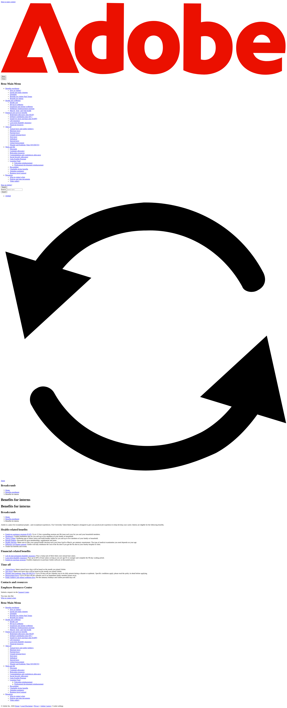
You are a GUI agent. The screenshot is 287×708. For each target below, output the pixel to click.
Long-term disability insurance (20, 123)
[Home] (143, 74)
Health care (14, 103)
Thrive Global (10, 538)
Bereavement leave (12, 575)
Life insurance (15, 121)
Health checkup (10, 542)
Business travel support (18, 173)
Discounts (13, 149)
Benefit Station (10, 540)
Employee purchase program (15, 560)
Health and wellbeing (13, 101)
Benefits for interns (16, 99)
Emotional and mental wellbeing (21, 107)
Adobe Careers (45, 706)
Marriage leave (15, 131)
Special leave (14, 141)
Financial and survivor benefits (16, 113)
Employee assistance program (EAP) (18, 534)
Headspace (9, 536)
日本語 (8, 196)
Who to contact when (17, 177)
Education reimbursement (23, 163)
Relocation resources (17, 153)
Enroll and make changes (19, 92)
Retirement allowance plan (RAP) (22, 115)
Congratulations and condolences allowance (25, 155)
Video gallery (14, 181)
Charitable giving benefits (19, 169)
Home (7, 490)
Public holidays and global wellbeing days (20, 577)
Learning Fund (15, 161)
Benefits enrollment (12, 88)
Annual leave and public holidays (22, 129)
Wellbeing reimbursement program (22, 109)
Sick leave (13, 137)
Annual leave (10, 569)
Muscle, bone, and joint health (20, 111)
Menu (3, 76)
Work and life (10, 147)
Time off (8, 127)
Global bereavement (17, 143)
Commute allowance (17, 151)
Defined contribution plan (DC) (21, 117)
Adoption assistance (17, 171)
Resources (9, 175)
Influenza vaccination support (15, 544)
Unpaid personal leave (18, 135)
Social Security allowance (19, 157)
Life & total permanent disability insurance (20, 556)
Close (3, 79)
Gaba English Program (18, 159)
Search (4, 187)
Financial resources (16, 125)
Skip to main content (8, 2)
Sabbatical (13, 139)
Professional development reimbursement (28, 165)
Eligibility (13, 94)
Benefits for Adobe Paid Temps (21, 96)
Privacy (36, 706)
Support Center (23, 592)
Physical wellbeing (16, 105)
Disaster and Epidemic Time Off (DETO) (24, 145)
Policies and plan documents (20, 179)
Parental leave (15, 133)
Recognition (14, 167)
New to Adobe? (15, 90)
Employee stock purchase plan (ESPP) (23, 119)
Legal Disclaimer (27, 706)
